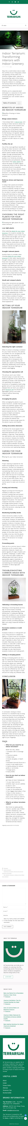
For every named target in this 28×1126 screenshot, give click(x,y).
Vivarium (7, 996)
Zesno (6, 1118)
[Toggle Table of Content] (18, 103)
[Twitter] (18, 2)
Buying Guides (7, 1092)
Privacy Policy (7, 1085)
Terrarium (6, 868)
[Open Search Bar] (25, 25)
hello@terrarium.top (13, 1110)
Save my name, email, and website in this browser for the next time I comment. (14, 920)
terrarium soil (9, 389)
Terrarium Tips (7, 1090)
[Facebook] (9, 2)
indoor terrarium (7, 870)
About (4, 1080)
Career (5, 1083)
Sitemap (5, 1087)
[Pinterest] (15, 2)
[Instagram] (12, 2)
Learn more (8, 976)
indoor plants (17, 161)
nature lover (18, 122)
